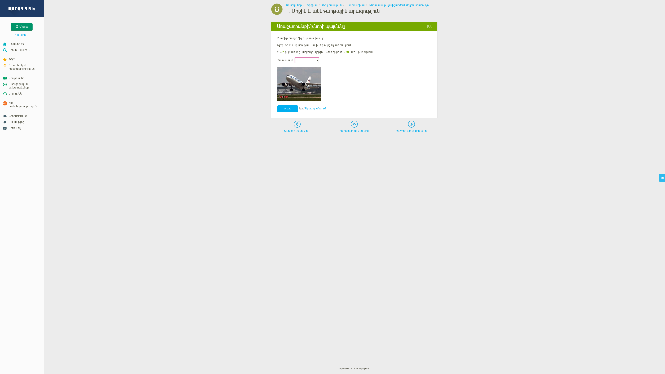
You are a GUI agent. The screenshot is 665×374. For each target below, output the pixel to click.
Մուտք (287, 108)
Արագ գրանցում (315, 108)
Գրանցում (21, 35)
